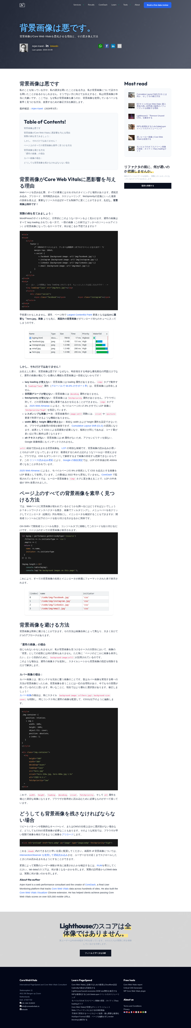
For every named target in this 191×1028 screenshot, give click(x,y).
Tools (127, 5)
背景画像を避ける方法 (34, 150)
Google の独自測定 (73, 460)
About (137, 5)
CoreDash (103, 5)
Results (91, 5)
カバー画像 (25, 695)
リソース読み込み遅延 (41, 460)
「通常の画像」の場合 (34, 153)
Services (78, 5)
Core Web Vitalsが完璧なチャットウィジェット (91, 1007)
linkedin (54, 46)
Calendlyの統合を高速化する (83, 988)
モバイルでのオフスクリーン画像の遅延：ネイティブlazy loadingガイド (151, 149)
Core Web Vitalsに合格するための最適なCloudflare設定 (94, 985)
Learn (115, 5)
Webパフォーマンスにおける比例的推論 (88, 1010)
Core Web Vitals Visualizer (33, 892)
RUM (99, 865)
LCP (64, 448)
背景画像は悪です (32, 128)
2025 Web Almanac (39, 406)
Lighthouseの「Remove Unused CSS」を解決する (150, 117)
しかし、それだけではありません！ (40, 141)
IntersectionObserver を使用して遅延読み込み (44, 855)
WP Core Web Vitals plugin (135, 991)
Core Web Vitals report (133, 985)
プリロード (67, 834)
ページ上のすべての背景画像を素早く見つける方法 (48, 145)
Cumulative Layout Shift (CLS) (87, 425)
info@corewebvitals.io (30, 1006)
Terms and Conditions (132, 1006)
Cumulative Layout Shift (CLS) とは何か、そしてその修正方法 (152, 95)
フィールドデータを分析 (95, 953)
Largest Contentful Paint (79, 314)
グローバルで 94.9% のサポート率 (69, 386)
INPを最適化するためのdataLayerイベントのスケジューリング (151, 127)
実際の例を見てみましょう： (37, 136)
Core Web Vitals (60, 888)
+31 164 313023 (28, 1003)
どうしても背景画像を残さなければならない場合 (47, 163)
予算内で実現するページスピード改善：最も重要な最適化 (95, 1013)
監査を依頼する (148, 186)
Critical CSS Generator (133, 988)
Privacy (127, 1009)
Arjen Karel (37, 108)
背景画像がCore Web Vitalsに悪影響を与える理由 (47, 133)
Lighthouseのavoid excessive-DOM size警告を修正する (94, 991)
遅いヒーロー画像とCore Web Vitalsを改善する (150, 138)
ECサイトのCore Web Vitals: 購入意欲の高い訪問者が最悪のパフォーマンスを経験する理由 (151, 106)
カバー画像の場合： (33, 158)
